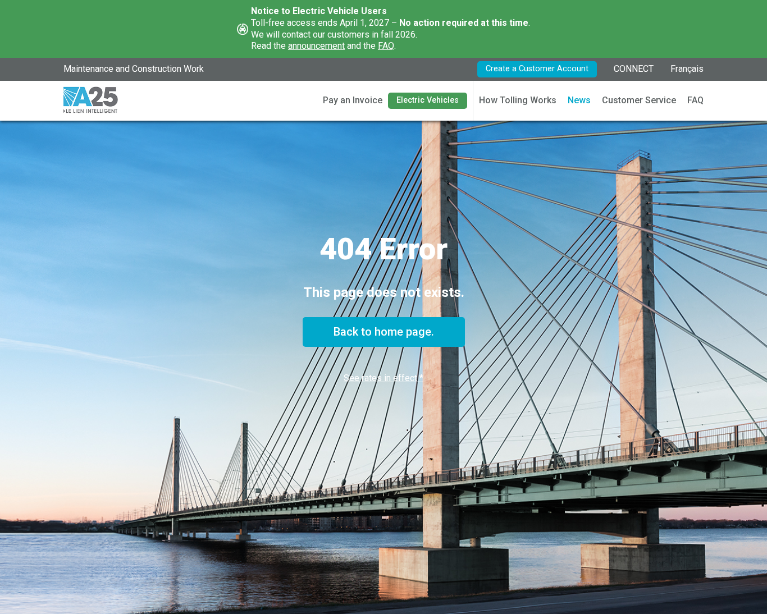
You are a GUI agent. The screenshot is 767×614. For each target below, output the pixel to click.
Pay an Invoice (352, 100)
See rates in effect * (383, 378)
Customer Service (639, 100)
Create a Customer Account (537, 69)
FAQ (386, 45)
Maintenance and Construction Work (133, 68)
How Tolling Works (517, 100)
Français (687, 68)
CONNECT (634, 68)
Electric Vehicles (427, 100)
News (579, 100)
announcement (316, 45)
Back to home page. (384, 331)
